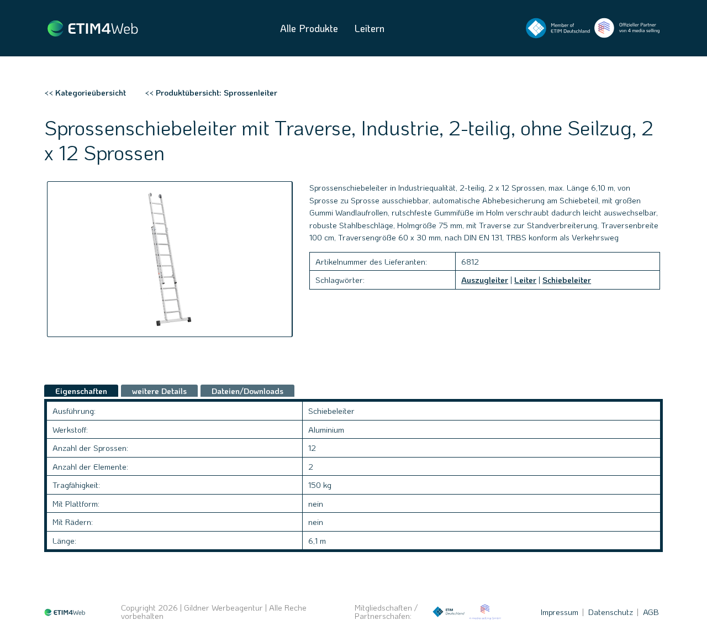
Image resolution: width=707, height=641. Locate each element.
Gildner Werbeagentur (223, 607)
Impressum (559, 611)
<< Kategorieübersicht (85, 92)
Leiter (525, 279)
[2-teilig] (169, 259)
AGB (651, 611)
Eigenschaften (81, 390)
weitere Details (159, 390)
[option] (170, 259)
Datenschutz (610, 611)
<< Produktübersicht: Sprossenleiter (211, 92)
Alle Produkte (309, 28)
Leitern (369, 28)
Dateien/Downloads (247, 390)
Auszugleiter (484, 279)
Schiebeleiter (566, 279)
